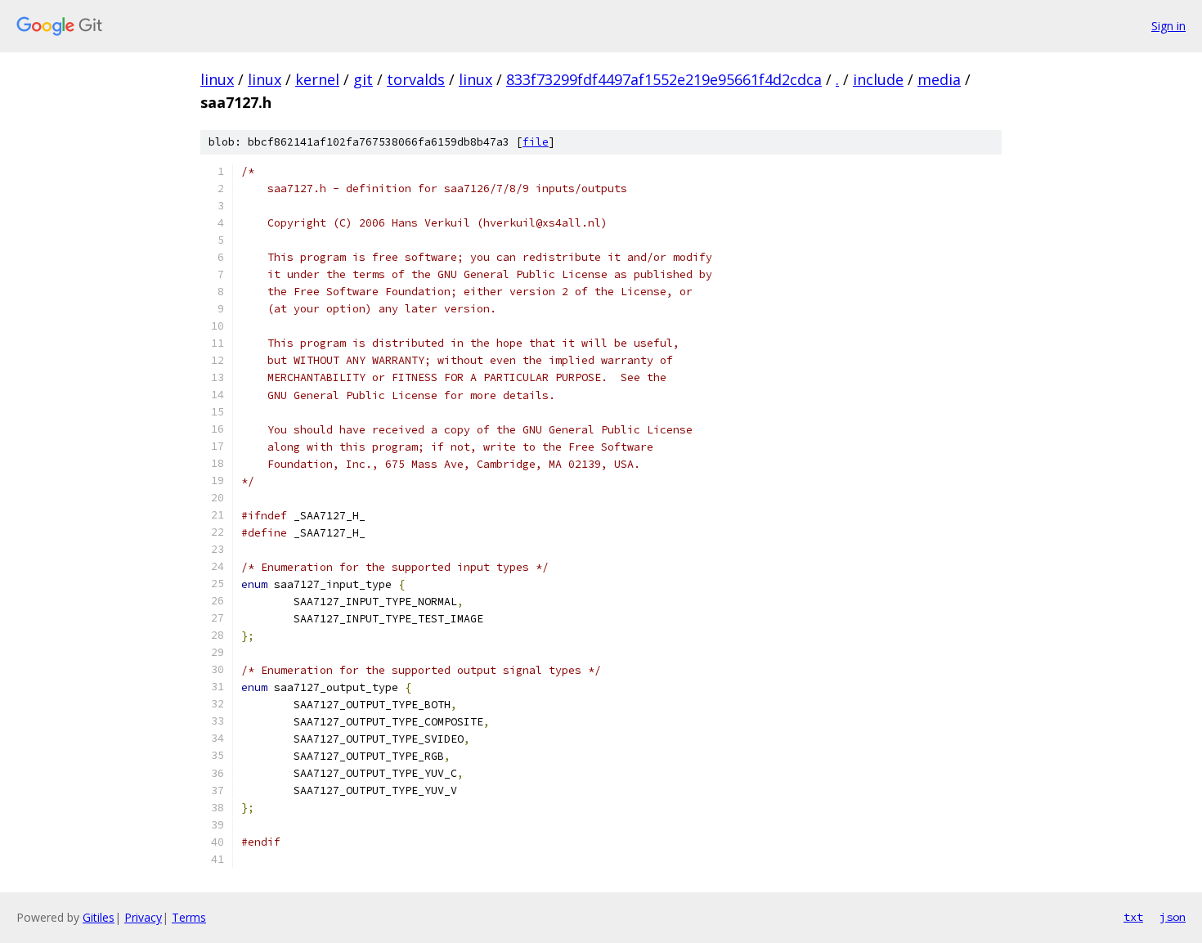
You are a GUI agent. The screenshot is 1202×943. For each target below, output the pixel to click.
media (939, 79)
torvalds (416, 79)
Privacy (143, 917)
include (878, 79)
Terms (189, 917)
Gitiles (98, 917)
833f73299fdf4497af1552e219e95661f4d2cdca (664, 79)
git (363, 79)
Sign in (1168, 26)
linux (217, 79)
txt (1133, 916)
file (536, 142)
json (1172, 916)
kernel (317, 79)
